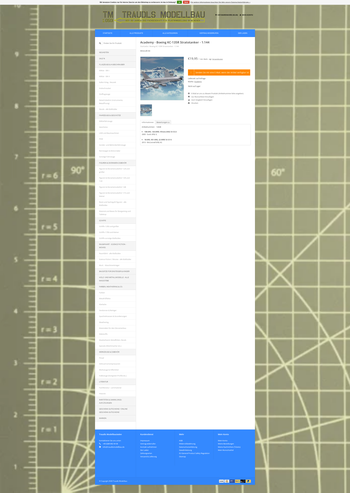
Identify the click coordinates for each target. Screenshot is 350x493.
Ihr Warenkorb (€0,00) (227, 15)
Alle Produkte (136, 33)
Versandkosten (217, 59)
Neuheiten (104, 52)
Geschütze (103, 127)
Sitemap (182, 456)
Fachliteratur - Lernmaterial (110, 387)
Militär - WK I (104, 70)
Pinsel (101, 358)
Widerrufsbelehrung (187, 443)
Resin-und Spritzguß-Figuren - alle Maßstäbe (112, 203)
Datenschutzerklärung (188, 447)
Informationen (148, 122)
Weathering (104, 322)
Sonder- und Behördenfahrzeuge (112, 145)
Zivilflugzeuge (104, 94)
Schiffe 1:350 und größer (109, 226)
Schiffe (102, 220)
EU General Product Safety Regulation (194, 453)
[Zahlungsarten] (221, 481)
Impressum (145, 440)
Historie (102, 393)
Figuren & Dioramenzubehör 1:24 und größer (114, 170)
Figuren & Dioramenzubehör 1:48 (112, 187)
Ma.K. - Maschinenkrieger (109, 265)
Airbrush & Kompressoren (109, 364)
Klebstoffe (103, 334)
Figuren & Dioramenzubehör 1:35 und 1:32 (114, 179)
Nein (186, 2)
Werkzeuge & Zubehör (109, 352)
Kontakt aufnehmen (148, 447)
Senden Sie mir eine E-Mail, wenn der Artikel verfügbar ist (222, 72)
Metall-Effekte (104, 298)
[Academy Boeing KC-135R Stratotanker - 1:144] (162, 78)
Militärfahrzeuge (105, 121)
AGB (181, 440)
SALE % (102, 58)
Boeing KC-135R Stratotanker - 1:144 (164, 46)
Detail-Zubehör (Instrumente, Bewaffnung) (111, 102)
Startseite (107, 33)
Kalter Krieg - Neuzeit (107, 82)
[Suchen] (100, 43)
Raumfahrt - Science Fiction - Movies (112, 246)
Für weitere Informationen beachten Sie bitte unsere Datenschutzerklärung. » (220, 2)
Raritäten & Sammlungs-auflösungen (110, 401)
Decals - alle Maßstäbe (108, 109)
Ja (179, 2)
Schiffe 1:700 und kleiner (109, 232)
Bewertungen (163, 122)
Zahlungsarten (146, 453)
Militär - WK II (104, 76)
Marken (102, 418)
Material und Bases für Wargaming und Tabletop (115, 213)
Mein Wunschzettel (226, 450)
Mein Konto (247, 15)
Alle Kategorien (170, 33)
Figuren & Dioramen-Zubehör (112, 163)
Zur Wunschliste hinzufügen (202, 96)
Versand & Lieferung (148, 456)
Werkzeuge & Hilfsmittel (109, 370)
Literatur (103, 381)
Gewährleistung (185, 450)
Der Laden (242, 33)
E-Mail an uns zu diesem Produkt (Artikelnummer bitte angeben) (217, 93)
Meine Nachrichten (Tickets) (229, 447)
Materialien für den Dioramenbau (112, 328)
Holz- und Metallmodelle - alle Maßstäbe (114, 279)
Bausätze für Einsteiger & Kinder (114, 271)
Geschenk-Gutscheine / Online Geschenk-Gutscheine (113, 410)
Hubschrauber (105, 88)
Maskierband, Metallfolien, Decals (112, 340)
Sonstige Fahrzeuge (107, 156)
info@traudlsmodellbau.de (113, 447)
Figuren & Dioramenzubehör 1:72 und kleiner (114, 194)
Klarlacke (102, 304)
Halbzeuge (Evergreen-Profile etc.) (113, 375)
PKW (101, 139)
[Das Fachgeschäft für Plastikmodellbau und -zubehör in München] (155, 15)
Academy (198, 81)
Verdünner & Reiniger (107, 310)
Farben (102, 292)
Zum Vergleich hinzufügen (201, 100)
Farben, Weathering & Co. (111, 286)
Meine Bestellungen (226, 443)
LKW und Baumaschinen (109, 133)
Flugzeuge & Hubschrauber (112, 64)
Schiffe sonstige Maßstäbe (109, 238)
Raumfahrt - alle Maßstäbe (110, 253)
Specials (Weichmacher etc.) (110, 346)
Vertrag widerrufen (208, 33)
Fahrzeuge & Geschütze (110, 115)
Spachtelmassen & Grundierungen (113, 316)
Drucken (194, 103)
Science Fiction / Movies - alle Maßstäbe (115, 259)
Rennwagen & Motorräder (109, 151)
